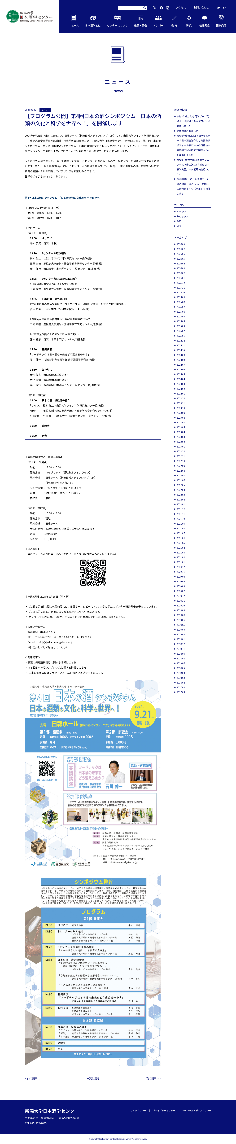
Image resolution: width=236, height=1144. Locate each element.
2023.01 (181, 446)
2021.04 (181, 547)
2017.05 (181, 692)
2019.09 (181, 610)
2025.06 (181, 311)
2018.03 (181, 677)
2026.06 (181, 253)
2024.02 (181, 388)
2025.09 (181, 297)
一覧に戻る (93, 1078)
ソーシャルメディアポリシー (196, 1110)
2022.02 (181, 499)
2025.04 (181, 321)
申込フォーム (35, 554)
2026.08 (181, 244)
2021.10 (181, 518)
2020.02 (181, 591)
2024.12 (181, 340)
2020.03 (181, 586)
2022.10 (181, 461)
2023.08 (181, 417)
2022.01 (181, 504)
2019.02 (181, 634)
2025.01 (181, 335)
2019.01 (181, 639)
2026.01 (181, 278)
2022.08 (181, 470)
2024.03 (181, 384)
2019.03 (181, 629)
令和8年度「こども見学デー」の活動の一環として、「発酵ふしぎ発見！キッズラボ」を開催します (193, 186)
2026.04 (181, 263)
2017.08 (181, 687)
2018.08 (181, 658)
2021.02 (181, 557)
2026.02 (181, 273)
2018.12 (181, 644)
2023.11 (181, 403)
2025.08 (181, 302)
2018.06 (181, 663)
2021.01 (181, 562)
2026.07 (181, 249)
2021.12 (181, 509)
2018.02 (181, 682)
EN (224, 7)
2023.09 (181, 412)
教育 (179, 221)
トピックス (183, 216)
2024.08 (181, 359)
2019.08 (181, 615)
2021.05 (181, 542)
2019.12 (181, 595)
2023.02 (181, 441)
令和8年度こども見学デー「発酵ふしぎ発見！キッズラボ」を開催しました (193, 121)
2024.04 (181, 379)
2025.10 (181, 292)
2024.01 (181, 393)
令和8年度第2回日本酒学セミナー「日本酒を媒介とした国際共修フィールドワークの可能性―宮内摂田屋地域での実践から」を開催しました (193, 145)
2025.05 (181, 316)
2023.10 (181, 408)
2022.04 (181, 489)
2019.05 (181, 624)
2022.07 (181, 475)
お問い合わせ (201, 7)
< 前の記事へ (32, 1078)
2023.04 (181, 432)
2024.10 (181, 350)
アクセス (181, 7)
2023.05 (181, 427)
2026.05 (181, 258)
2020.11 (181, 571)
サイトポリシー (138, 1110)
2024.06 (181, 369)
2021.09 (181, 523)
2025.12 (181, 282)
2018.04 (181, 673)
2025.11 (181, 287)
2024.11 (181, 345)
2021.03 (181, 552)
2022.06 (181, 480)
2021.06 (181, 538)
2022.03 (181, 494)
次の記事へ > (153, 1078)
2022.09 (181, 465)
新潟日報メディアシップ (75, 477)
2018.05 (181, 668)
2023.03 (181, 436)
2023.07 (181, 422)
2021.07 (181, 533)
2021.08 (181, 528)
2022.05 (181, 485)
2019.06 (181, 620)
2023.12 (181, 398)
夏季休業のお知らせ (187, 130)
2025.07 (181, 306)
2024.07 (181, 364)
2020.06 (181, 576)
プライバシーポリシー (164, 1110)
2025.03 (181, 326)
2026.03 (181, 268)
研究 (179, 226)
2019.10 (181, 605)
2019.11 (181, 600)
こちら (72, 662)
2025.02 (181, 331)
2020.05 (181, 581)
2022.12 (181, 451)
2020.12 (181, 567)
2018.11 (181, 648)
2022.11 (181, 456)
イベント (45, 110)
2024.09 (181, 355)
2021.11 (181, 514)
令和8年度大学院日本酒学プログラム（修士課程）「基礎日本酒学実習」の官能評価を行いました (193, 167)
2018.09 (181, 653)
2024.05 (181, 374)
